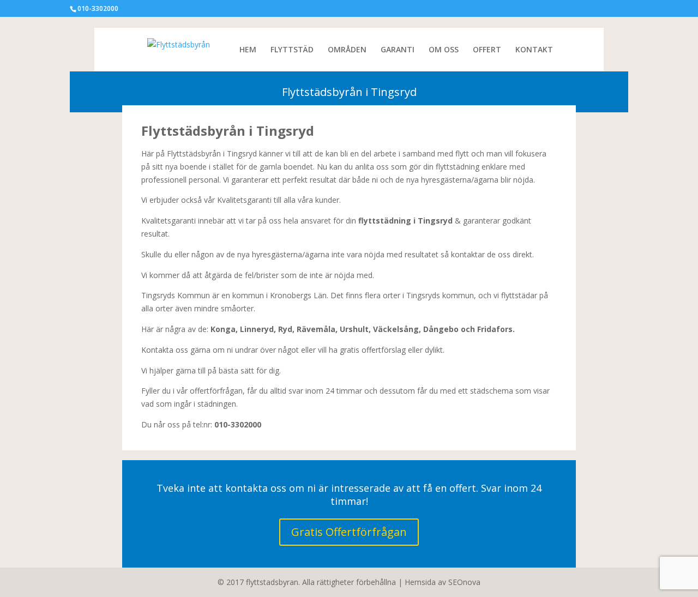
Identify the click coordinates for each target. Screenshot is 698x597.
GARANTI (397, 50)
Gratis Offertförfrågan (349, 531)
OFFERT (487, 50)
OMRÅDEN (347, 50)
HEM (247, 50)
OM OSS (444, 50)
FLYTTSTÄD (292, 50)
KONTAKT (534, 50)
